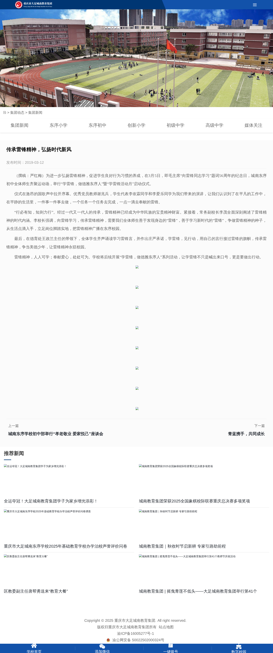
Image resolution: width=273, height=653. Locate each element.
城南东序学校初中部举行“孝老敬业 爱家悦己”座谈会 (55, 433)
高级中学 (214, 125)
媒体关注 (253, 125)
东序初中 (97, 125)
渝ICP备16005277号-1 (135, 633)
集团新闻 (19, 125)
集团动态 (17, 112)
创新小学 (136, 125)
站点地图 (166, 627)
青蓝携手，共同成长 (246, 433)
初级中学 (175, 125)
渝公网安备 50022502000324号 (137, 640)
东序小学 (58, 125)
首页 (4, 112)
